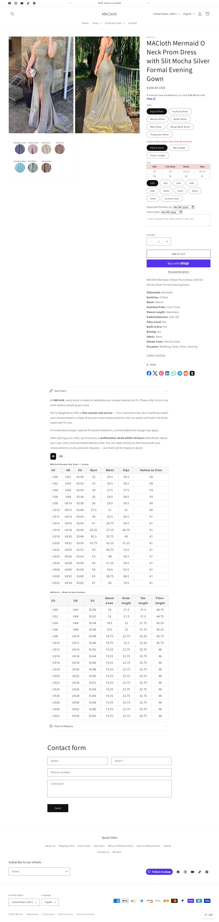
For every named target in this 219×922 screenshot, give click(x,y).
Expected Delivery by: (160, 207)
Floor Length (157, 155)
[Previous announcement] (70, 3)
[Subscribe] (66, 872)
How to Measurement (148, 845)
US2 (165, 183)
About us (50, 845)
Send (58, 808)
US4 (178, 183)
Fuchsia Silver (180, 111)
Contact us (104, 851)
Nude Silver (180, 119)
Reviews (117, 851)
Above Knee (157, 147)
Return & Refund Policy (120, 845)
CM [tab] (61, 456)
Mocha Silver (157, 119)
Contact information (85, 914)
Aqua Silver (156, 111)
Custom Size (172, 198)
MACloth (19, 914)
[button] (12, 14)
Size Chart (99, 845)
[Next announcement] (148, 3)
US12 (180, 190)
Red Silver (156, 126)
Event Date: (154, 212)
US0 (152, 183)
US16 (153, 198)
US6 (192, 183)
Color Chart (84, 845)
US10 (166, 190)
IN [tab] (53, 456)
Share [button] (153, 364)
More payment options (178, 271)
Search (167, 845)
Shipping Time (66, 845)
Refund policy (33, 914)
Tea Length (179, 147)
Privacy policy (48, 914)
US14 (195, 190)
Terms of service (65, 914)
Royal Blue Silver (180, 126)
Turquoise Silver (159, 134)
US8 (152, 190)
